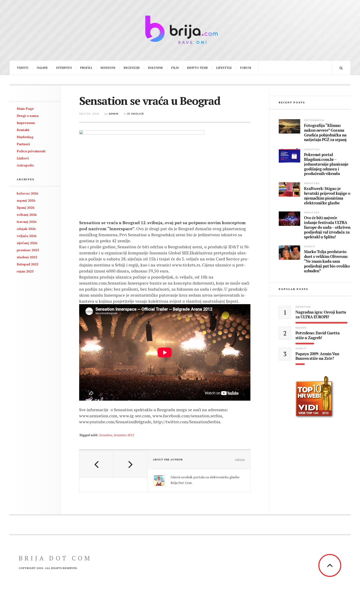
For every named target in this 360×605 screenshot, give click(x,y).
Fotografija (314, 120)
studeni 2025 (27, 257)
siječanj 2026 (27, 243)
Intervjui (64, 68)
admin (113, 113)
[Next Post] (130, 464)
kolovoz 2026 (27, 193)
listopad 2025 (27, 264)
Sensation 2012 (124, 435)
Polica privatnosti (31, 151)
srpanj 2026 (26, 200)
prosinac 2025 (28, 250)
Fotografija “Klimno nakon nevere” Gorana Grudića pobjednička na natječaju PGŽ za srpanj (325, 132)
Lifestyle (224, 68)
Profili (86, 68)
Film (175, 68)
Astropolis (25, 165)
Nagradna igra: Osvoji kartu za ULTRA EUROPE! (320, 314)
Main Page (25, 108)
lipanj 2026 (25, 207)
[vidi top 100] (315, 397)
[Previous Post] (96, 464)
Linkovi (23, 158)
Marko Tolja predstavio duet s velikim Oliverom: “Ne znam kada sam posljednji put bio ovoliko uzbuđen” (327, 261)
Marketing (25, 137)
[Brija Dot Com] (180, 29)
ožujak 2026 (26, 228)
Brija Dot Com (55, 558)
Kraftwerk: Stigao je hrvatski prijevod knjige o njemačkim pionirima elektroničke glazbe (327, 195)
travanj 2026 (26, 221)
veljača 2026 (26, 236)
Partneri (23, 144)
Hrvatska (311, 183)
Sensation (105, 435)
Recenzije (132, 68)
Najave (42, 68)
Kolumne (155, 68)
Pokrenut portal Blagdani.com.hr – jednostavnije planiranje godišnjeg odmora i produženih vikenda (326, 164)
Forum (245, 68)
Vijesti (22, 68)
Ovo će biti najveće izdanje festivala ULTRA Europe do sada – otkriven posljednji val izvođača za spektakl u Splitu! (327, 227)
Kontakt (23, 130)
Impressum (26, 122)
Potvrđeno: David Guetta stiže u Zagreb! (317, 335)
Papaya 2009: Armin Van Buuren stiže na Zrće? (317, 356)
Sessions (107, 68)
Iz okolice (135, 113)
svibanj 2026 (27, 214)
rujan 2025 (25, 271)
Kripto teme (197, 68)
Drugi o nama (28, 115)
